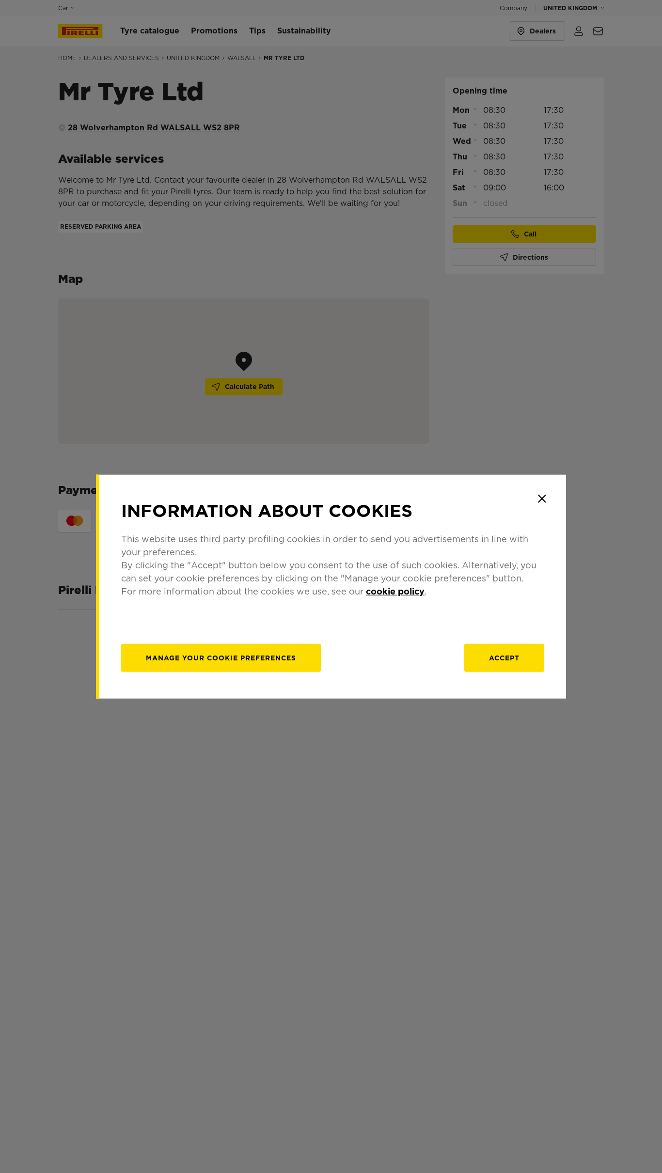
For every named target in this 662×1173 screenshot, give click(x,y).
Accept (504, 658)
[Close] (542, 498)
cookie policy (395, 591)
